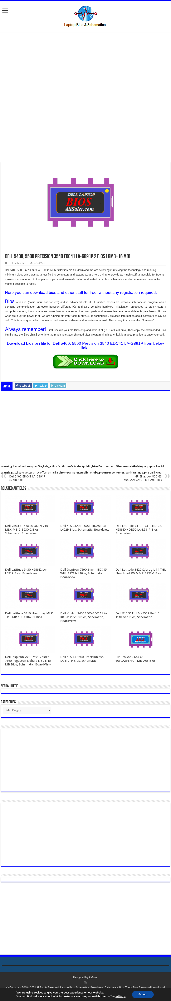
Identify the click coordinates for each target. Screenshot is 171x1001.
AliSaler (93, 977)
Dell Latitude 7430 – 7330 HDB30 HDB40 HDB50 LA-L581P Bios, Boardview (139, 529)
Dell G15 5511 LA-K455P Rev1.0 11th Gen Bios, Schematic (137, 615)
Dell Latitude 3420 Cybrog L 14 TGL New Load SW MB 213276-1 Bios (141, 571)
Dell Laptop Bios (17, 263)
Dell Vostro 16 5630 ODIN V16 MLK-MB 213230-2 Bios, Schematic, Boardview (26, 529)
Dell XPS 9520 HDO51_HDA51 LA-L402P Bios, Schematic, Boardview (84, 527)
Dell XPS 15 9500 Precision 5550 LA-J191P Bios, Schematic (82, 659)
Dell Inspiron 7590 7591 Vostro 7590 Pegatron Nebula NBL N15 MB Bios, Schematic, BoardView (28, 660)
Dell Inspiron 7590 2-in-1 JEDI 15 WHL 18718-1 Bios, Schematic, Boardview (83, 573)
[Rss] (85, 982)
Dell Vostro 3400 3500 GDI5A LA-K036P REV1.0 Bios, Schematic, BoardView (83, 617)
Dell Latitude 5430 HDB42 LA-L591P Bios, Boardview (26, 571)
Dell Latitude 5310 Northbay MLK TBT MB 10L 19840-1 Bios (29, 615)
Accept (142, 994)
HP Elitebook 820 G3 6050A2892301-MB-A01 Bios (143, 476)
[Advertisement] (85, 66)
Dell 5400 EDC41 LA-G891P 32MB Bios (27, 476)
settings (121, 996)
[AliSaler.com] (85, 15)
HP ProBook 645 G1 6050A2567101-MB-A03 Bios (136, 659)
